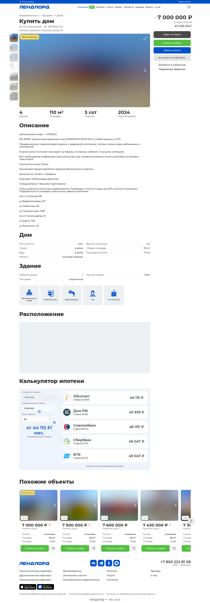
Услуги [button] (109, 7)
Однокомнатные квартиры (35, 571)
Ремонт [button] (118, 7)
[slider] (39, 411)
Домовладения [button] (72, 571)
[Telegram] (101, 563)
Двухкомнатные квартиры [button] (35, 575)
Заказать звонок (185, 2)
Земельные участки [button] (75, 575)
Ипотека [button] (100, 7)
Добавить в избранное (172, 64)
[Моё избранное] (189, 7)
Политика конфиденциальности (86, 594)
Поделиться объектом (172, 69)
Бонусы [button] (149, 7)
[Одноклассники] (109, 563)
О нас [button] (158, 7)
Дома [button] (60, 15)
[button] (14, 38)
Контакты (112, 579)
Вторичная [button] (86, 7)
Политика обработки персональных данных (42, 594)
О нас (153, 575)
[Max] (116, 563)
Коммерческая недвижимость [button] (81, 579)
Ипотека (112, 571)
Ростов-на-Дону (28, 2)
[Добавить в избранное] (53, 548)
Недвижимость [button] (28, 15)
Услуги (111, 575)
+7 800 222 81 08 (175, 562)
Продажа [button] (47, 15)
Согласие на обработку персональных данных (130, 594)
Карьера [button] (139, 7)
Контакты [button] (129, 7)
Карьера (155, 571)
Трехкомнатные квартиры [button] (35, 579)
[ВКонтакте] (93, 563)
